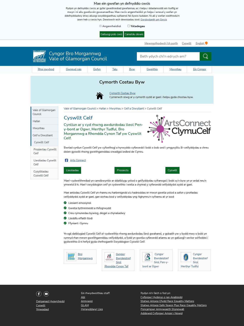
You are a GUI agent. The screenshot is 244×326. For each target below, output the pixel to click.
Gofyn (97, 69)
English (200, 43)
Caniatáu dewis (134, 34)
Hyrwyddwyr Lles (92, 309)
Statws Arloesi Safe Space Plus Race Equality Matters (174, 305)
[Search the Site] (205, 56)
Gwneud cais (73, 69)
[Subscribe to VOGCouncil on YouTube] (46, 293)
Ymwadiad (42, 309)
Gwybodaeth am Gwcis (154, 19)
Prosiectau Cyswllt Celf (45, 151)
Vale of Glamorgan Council (44, 112)
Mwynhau (175, 69)
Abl (83, 297)
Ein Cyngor (199, 69)
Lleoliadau (72, 170)
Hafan (36, 121)
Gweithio (152, 69)
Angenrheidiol (111, 26)
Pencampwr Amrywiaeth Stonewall (162, 309)
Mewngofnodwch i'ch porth (161, 43)
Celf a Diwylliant (43, 135)
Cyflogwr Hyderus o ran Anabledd (161, 297)
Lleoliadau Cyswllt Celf (45, 162)
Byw (132, 69)
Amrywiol (87, 301)
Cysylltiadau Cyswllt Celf (41, 173)
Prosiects (123, 170)
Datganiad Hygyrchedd (50, 301)
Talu (114, 69)
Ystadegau (137, 26)
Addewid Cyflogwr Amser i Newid (162, 313)
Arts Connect (78, 160)
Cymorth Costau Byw (122, 93)
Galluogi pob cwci (111, 34)
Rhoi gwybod (46, 69)
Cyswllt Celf (41, 142)
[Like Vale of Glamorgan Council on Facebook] (38, 293)
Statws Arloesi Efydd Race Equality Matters (167, 301)
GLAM (85, 305)
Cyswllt (186, 43)
